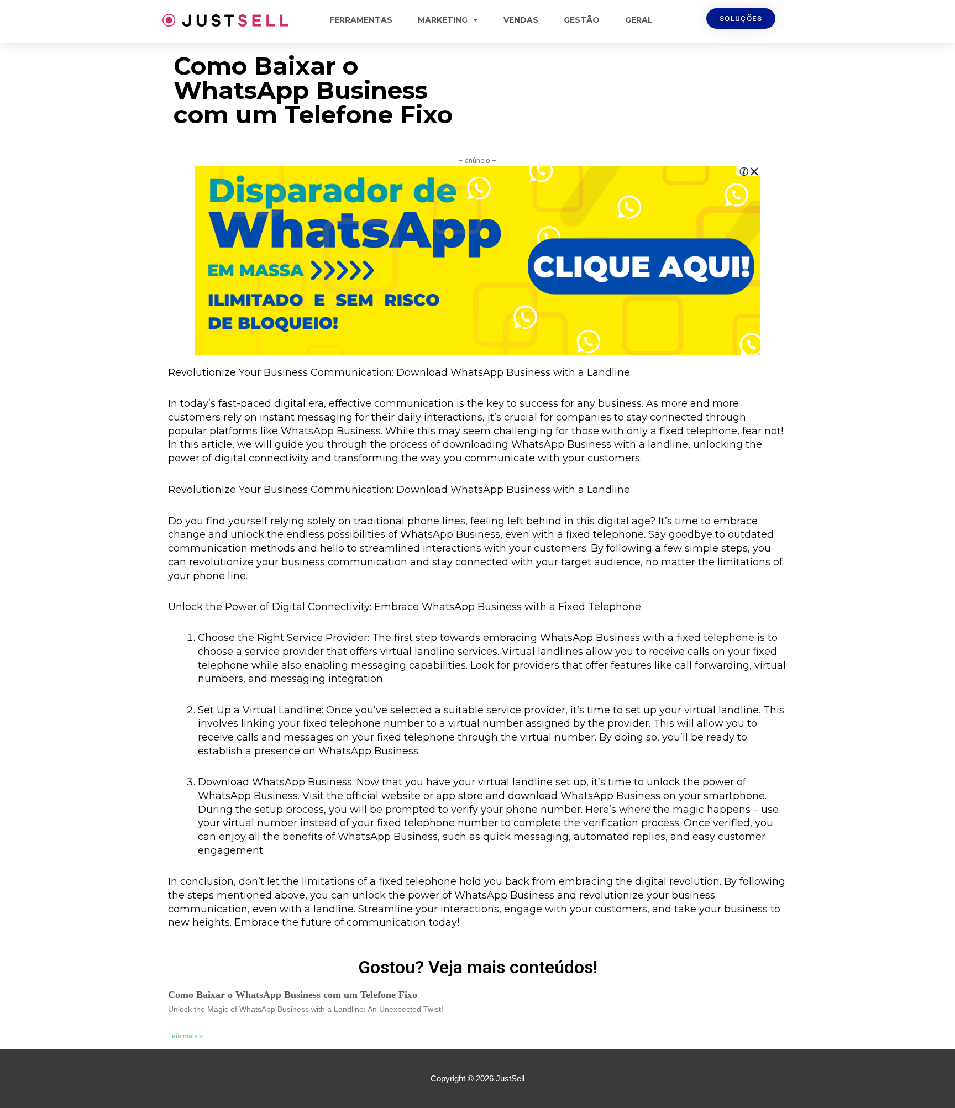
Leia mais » (185, 1036)
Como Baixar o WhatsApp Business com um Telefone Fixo (292, 994)
